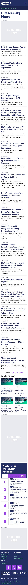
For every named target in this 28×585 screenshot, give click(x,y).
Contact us (3, 558)
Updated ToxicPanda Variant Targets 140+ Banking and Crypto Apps (12, 145)
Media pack (3, 563)
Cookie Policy (4, 583)
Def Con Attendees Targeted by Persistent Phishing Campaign (12, 160)
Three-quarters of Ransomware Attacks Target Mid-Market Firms (12, 360)
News (15, 8)
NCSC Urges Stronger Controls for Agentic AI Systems (10, 97)
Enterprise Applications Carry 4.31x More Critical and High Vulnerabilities (13, 310)
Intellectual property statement (7, 581)
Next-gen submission (18, 558)
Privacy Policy (14, 580)
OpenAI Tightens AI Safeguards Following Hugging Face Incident (10, 228)
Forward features (17, 554)
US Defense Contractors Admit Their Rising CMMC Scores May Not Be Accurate (12, 112)
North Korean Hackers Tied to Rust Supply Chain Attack (13, 48)
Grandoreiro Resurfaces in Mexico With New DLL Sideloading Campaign (12, 211)
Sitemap (9, 583)
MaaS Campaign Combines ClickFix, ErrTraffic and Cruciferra (11, 195)
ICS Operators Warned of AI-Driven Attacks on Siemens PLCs (12, 129)
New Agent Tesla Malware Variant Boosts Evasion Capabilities (11, 65)
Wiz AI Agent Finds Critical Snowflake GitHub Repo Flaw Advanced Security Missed (13, 294)
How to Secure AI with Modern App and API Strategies (7, 391)
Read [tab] (5, 476)
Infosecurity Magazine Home (7, 8)
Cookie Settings (18, 581)
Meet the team (4, 556)
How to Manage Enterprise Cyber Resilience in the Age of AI (20, 410)
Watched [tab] (17, 476)
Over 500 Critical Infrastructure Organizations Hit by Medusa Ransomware (12, 246)
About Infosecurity (5, 554)
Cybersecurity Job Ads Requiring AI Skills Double (11, 80)
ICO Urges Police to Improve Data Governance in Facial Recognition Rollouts (12, 265)
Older (21, 373)
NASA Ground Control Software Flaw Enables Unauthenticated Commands (12, 325)
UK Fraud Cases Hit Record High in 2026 (12, 280)
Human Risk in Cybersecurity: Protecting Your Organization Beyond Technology (20, 392)
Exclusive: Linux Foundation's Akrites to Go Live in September (13, 177)
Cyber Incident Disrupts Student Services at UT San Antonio (12, 342)
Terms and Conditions (5, 580)
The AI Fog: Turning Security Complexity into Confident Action (7, 410)
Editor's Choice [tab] (22, 476)
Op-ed (15, 556)
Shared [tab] (11, 476)
